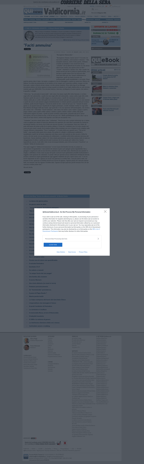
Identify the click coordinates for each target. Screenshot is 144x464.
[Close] (106, 212)
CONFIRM (53, 245)
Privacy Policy (83, 252)
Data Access (72, 252)
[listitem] (72, 239)
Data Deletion (61, 252)
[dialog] (72, 232)
